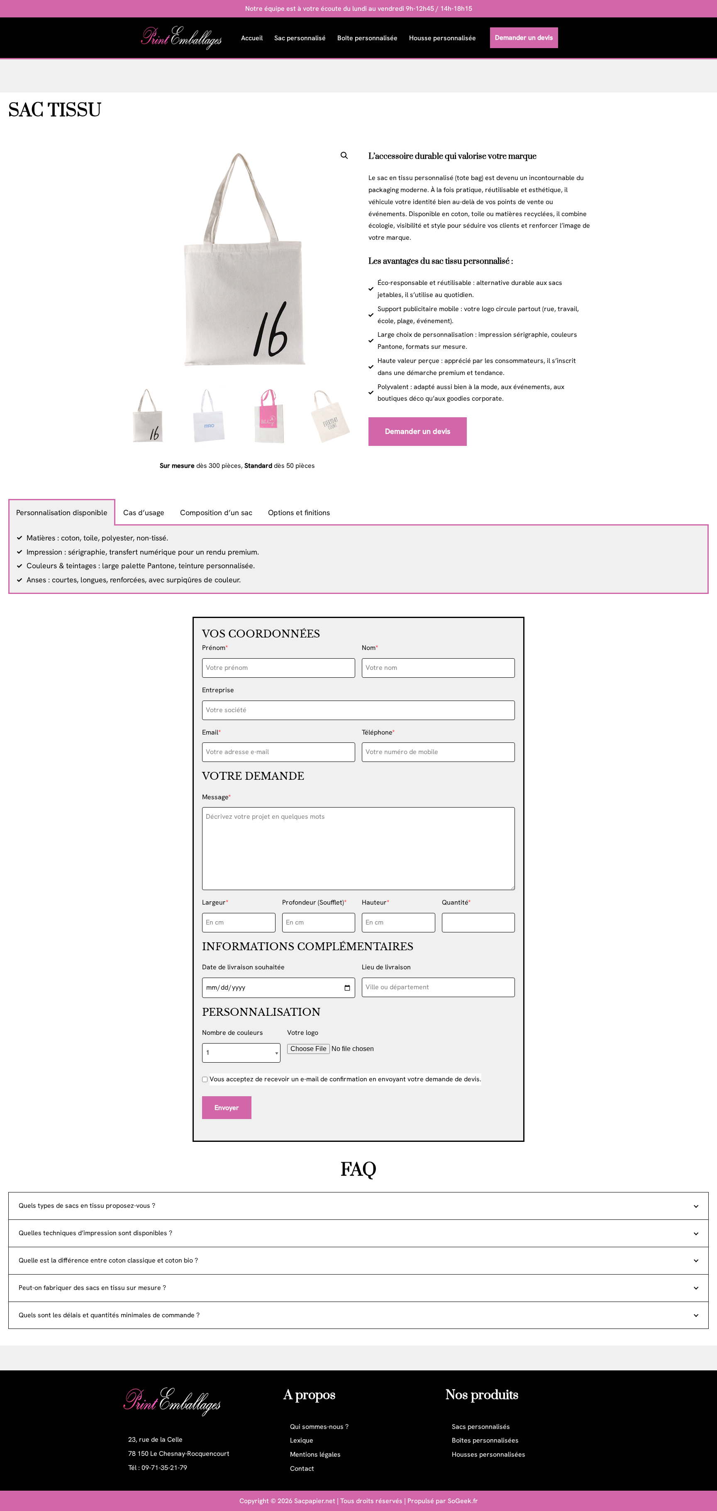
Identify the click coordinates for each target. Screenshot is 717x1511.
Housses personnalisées (488, 1454)
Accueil (252, 38)
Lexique (301, 1440)
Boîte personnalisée (367, 38)
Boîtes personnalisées (485, 1440)
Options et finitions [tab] (299, 512)
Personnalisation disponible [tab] (61, 512)
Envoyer (227, 1107)
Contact (302, 1468)
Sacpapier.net (314, 1500)
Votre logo (302, 1032)
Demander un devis (524, 37)
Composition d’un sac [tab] (216, 512)
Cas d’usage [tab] (143, 512)
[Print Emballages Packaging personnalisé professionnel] (183, 38)
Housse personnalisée (442, 38)
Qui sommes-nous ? (319, 1426)
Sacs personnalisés (481, 1426)
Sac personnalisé (300, 38)
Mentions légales (315, 1454)
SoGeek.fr (463, 1500)
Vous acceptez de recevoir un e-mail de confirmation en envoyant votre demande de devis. (345, 1079)
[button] (344, 155)
